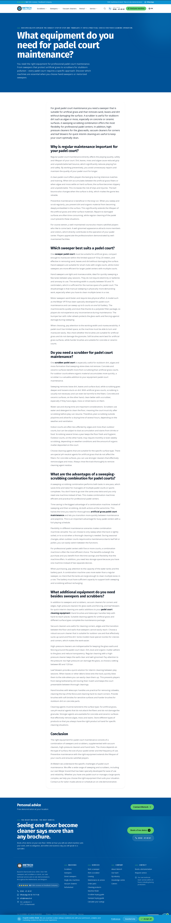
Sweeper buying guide (96, 898)
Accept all (148, 919)
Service (92, 8)
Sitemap (81, 914)
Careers (114, 883)
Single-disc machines (72, 880)
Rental (82, 8)
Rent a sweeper (93, 869)
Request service (141, 873)
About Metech (116, 869)
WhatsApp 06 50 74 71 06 (29, 895)
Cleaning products (94, 887)
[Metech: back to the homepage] (24, 8)
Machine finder (93, 891)
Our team (115, 873)
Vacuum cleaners (69, 8)
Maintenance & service (96, 880)
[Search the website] (105, 8)
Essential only (130, 919)
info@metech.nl (26, 898)
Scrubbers (41, 8)
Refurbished (68, 887)
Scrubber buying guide (96, 894)
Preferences (72, 914)
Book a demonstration (143, 869)
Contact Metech (140, 807)
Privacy (48, 914)
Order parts (92, 883)
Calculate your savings (96, 902)
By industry (115, 876)
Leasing (91, 876)
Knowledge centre (118, 880)
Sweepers (53, 8)
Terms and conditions (60, 914)
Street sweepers (70, 876)
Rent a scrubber (94, 873)
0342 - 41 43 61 (144, 838)
